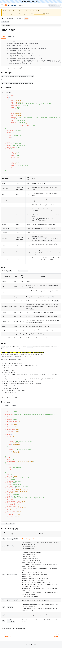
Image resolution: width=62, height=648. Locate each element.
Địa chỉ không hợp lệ (28, 539)
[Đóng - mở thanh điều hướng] (2, 5)
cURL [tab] (3, 36)
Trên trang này (6, 25)
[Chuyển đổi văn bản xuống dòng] (56, 42)
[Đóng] (61, 1)
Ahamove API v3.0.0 (28, 1)
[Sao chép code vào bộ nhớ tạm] (59, 42)
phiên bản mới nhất (39, 14)
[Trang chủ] (2, 19)
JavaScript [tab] (11, 36)
